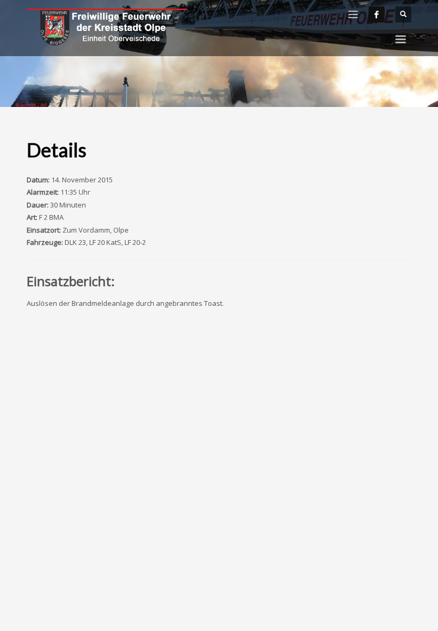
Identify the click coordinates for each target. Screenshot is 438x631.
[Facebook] (377, 14)
